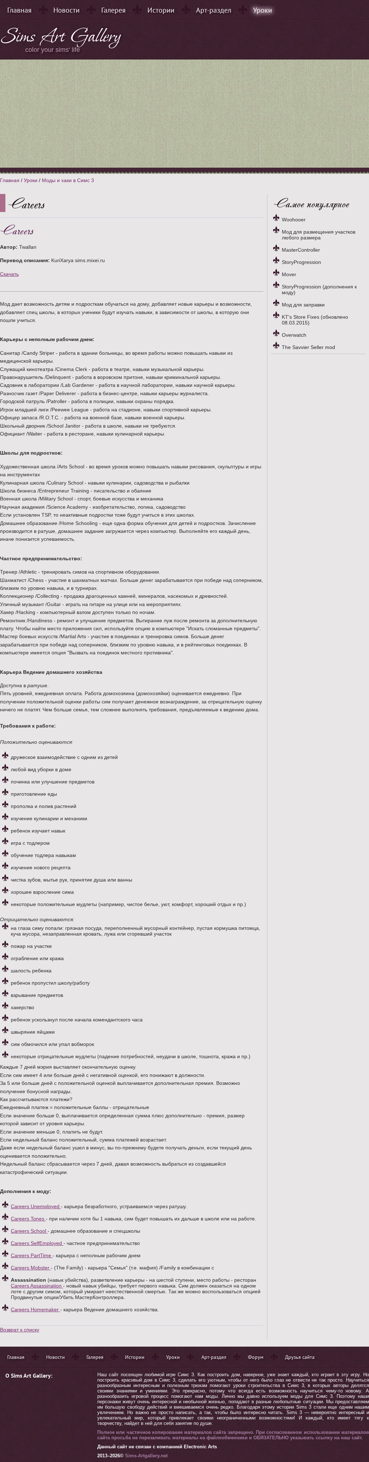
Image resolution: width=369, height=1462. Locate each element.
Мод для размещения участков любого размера (318, 234)
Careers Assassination (37, 1286)
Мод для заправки (303, 305)
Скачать (9, 274)
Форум (255, 1357)
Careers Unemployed (36, 1206)
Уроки (262, 10)
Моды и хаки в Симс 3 (68, 180)
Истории (160, 10)
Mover (289, 274)
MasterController (301, 250)
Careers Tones (28, 1219)
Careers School (29, 1231)
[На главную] (61, 47)
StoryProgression (301, 262)
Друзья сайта (300, 1357)
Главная (19, 10)
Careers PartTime (32, 1255)
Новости (66, 10)
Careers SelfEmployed (37, 1243)
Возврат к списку (19, 1330)
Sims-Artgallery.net (146, 1455)
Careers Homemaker (35, 1309)
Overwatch (294, 335)
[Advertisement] (184, 113)
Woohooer (294, 219)
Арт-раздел (213, 10)
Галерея (113, 10)
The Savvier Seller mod (308, 347)
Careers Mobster (31, 1268)
